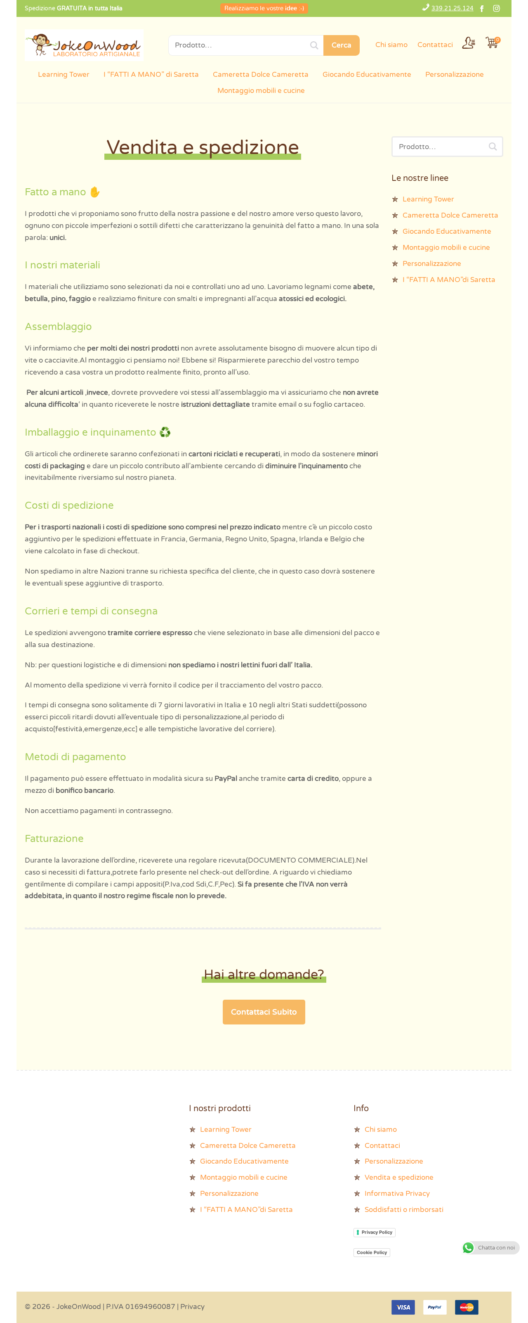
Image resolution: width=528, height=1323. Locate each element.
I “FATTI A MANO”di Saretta (449, 279)
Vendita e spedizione (399, 1177)
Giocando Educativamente (367, 74)
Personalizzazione (454, 74)
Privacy (192, 1306)
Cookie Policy (372, 1252)
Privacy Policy (377, 1232)
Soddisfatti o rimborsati (404, 1209)
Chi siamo (391, 44)
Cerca (341, 45)
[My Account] (468, 42)
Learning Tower (64, 74)
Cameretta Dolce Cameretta (261, 74)
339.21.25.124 (452, 8)
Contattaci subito (264, 1012)
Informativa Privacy (397, 1193)
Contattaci (435, 44)
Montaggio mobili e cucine (261, 90)
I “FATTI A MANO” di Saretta (151, 74)
